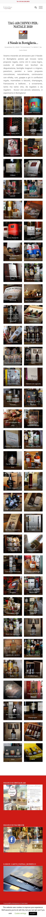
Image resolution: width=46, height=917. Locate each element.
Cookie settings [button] (20, 913)
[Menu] (40, 7)
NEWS (35, 47)
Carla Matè (23, 50)
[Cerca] (35, 7)
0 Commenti (25, 47)
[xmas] (23, 35)
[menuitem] (35, 7)
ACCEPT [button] (33, 913)
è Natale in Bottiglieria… (23, 43)
